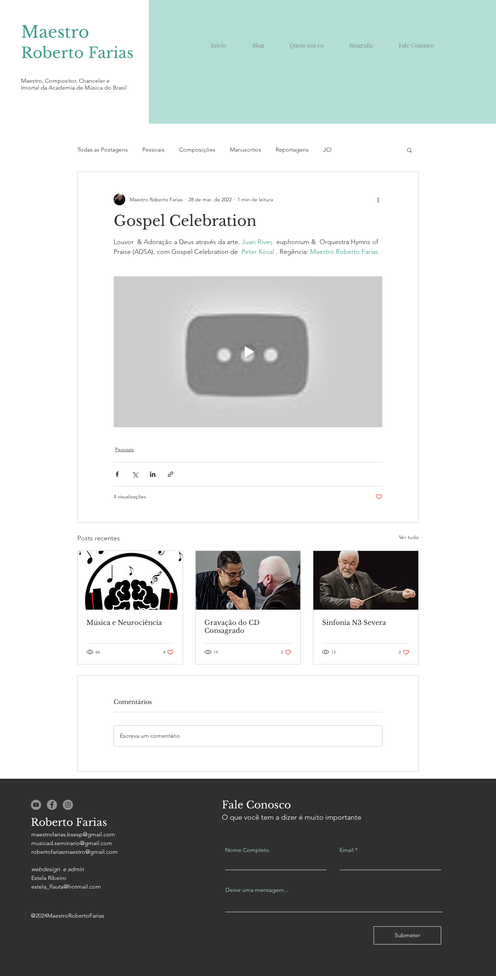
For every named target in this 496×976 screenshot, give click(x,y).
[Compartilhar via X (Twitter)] (134, 474)
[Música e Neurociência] (130, 580)
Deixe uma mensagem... (256, 890)
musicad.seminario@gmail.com (71, 843)
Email (347, 850)
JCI (327, 149)
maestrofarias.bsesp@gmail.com (73, 834)
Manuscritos (245, 149)
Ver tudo (409, 537)
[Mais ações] (378, 199)
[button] (409, 150)
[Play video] (248, 351)
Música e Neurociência (124, 623)
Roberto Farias (77, 53)
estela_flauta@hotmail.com (66, 886)
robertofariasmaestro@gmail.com (74, 851)
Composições (197, 149)
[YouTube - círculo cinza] (36, 805)
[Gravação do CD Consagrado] (248, 580)
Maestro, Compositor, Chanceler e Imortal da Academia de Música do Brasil (74, 84)
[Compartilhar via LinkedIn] (152, 474)
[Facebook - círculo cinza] (52, 805)
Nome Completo (247, 850)
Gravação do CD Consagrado (232, 627)
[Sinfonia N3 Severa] (365, 580)
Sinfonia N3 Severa (354, 623)
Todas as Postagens (102, 149)
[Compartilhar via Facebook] (117, 474)
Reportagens (292, 149)
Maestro (55, 32)
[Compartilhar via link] (170, 474)
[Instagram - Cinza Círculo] (68, 805)
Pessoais (153, 149)
